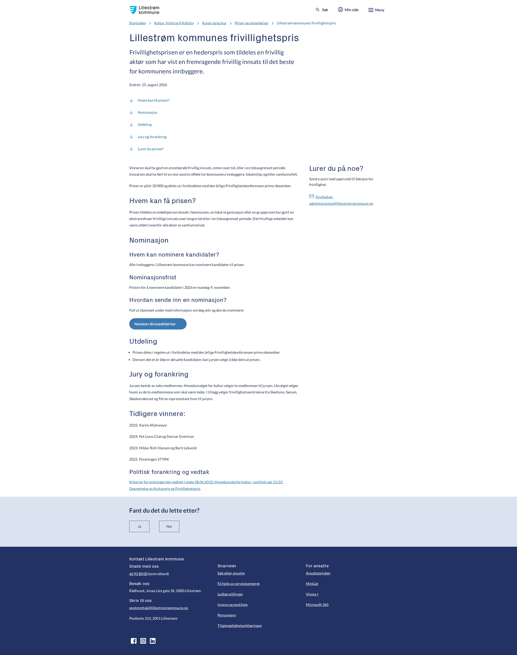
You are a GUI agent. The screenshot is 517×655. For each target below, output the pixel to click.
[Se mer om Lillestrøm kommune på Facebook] (133, 640)
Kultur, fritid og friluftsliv (174, 23)
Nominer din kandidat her (155, 324)
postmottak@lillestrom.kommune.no (158, 608)
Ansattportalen (318, 573)
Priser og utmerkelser (252, 23)
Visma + (312, 594)
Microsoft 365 (317, 604)
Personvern (227, 615)
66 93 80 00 (138, 574)
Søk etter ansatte (231, 573)
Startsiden (137, 23)
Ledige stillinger (230, 594)
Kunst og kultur (214, 23)
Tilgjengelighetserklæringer (240, 625)
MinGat (312, 583)
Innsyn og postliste (233, 604)
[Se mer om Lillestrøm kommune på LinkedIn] (152, 640)
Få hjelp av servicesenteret (239, 583)
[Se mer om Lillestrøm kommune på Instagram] (143, 640)
